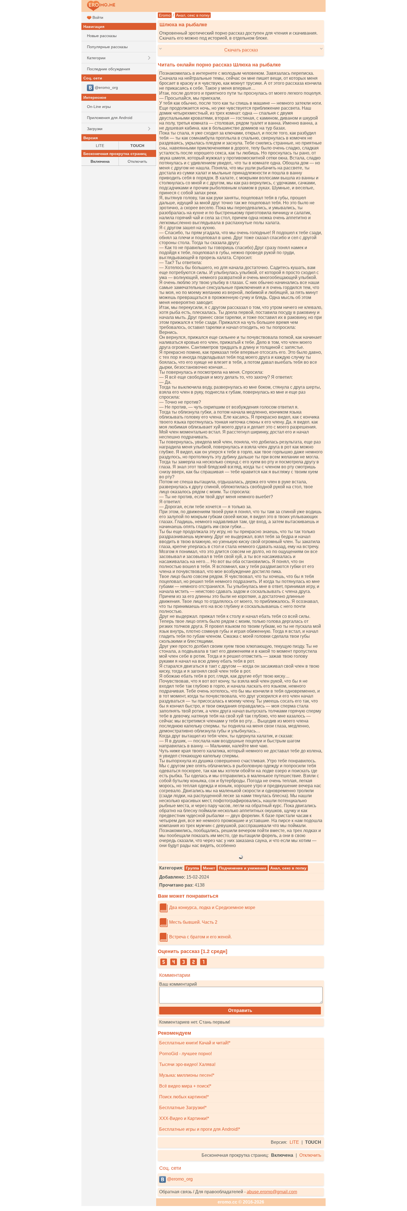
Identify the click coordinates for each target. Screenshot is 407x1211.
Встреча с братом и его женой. (200, 936)
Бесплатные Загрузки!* (183, 1107)
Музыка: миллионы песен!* (186, 1075)
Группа (192, 868)
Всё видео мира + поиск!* (185, 1086)
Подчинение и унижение (242, 868)
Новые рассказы (102, 35)
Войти (97, 17)
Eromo (165, 15)
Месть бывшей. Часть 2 (192, 922)
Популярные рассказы (107, 47)
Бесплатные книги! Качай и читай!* (194, 1042)
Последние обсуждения (108, 69)
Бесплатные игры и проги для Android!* (199, 1129)
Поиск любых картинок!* (184, 1096)
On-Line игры (99, 106)
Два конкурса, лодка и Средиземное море (211, 907)
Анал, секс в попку (193, 15)
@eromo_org (179, 1179)
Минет (209, 868)
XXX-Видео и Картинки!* (184, 1118)
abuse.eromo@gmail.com (272, 1191)
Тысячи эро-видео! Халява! (187, 1064)
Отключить (310, 1155)
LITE (294, 1142)
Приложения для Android (109, 117)
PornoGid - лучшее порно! (185, 1053)
